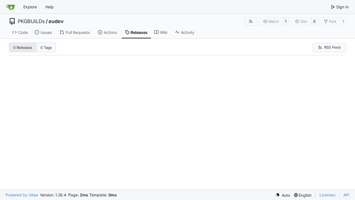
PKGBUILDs (31, 21)
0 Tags (46, 47)
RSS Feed (332, 47)
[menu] (282, 195)
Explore (30, 6)
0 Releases (22, 47)
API (346, 194)
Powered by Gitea (22, 194)
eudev (56, 21)
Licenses (327, 194)
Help (49, 6)
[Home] (10, 7)
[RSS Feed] (250, 21)
